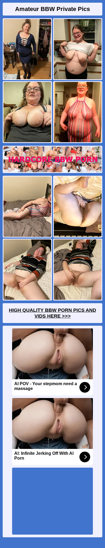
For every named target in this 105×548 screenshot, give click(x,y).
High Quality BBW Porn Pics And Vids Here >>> (52, 313)
